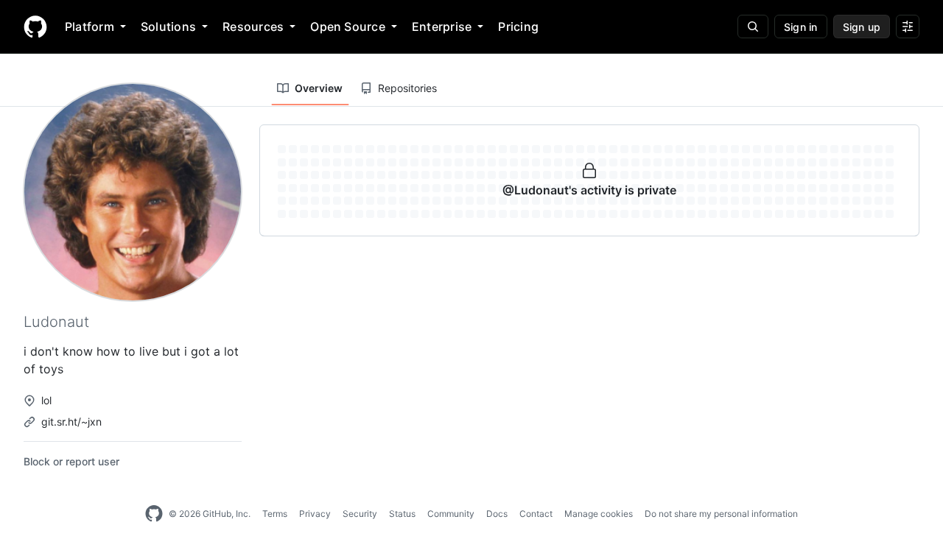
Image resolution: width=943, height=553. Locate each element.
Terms (274, 513)
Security (360, 513)
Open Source (347, 26)
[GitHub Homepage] (154, 514)
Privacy (315, 513)
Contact (536, 513)
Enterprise (442, 26)
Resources (253, 26)
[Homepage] (35, 26)
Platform (89, 26)
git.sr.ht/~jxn (71, 421)
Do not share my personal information (721, 513)
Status (402, 513)
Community (450, 513)
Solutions (168, 26)
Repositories (407, 88)
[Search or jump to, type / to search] (752, 26)
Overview (319, 88)
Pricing (518, 26)
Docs (497, 513)
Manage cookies (598, 513)
